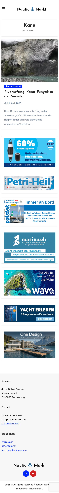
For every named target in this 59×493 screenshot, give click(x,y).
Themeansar (35, 488)
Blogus (20, 488)
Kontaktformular (10, 423)
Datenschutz (8, 446)
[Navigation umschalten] (3, 8)
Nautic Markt (32, 10)
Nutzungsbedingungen (14, 450)
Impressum (7, 442)
